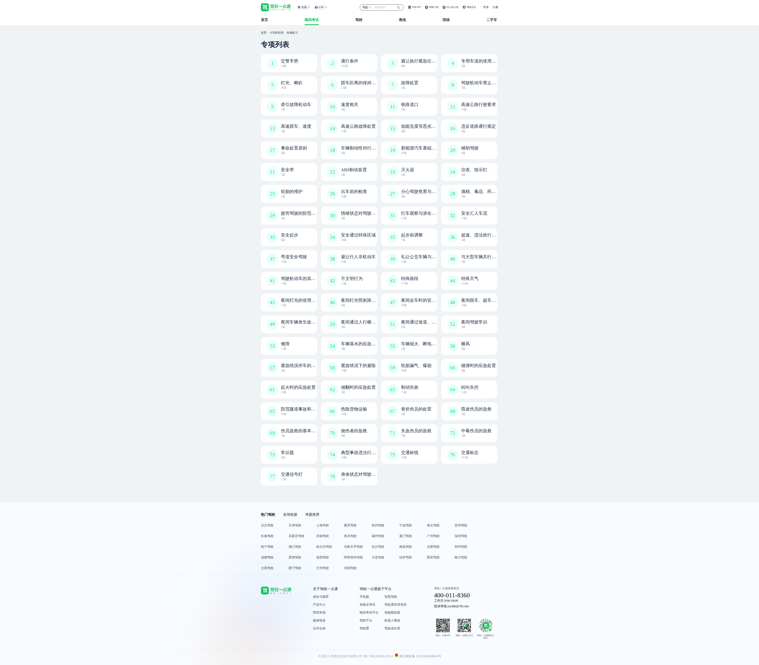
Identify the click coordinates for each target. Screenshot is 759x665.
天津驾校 (295, 525)
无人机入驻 (453, 7)
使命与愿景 (321, 596)
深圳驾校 (461, 536)
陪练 (446, 20)
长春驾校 (267, 536)
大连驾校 (378, 557)
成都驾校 (267, 557)
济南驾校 (322, 536)
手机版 (364, 596)
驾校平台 (366, 620)
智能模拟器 (392, 612)
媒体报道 (319, 620)
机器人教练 (392, 620)
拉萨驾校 (405, 557)
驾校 (359, 20)
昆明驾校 (295, 557)
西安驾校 (433, 557)
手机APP (416, 7)
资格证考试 (367, 604)
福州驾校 (378, 536)
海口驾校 (295, 546)
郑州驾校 (461, 546)
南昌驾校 (405, 546)
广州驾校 (433, 536)
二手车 (491, 20)
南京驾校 (433, 525)
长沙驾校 (378, 546)
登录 (486, 7)
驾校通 (364, 628)
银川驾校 (461, 557)
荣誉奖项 (319, 612)
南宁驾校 (267, 546)
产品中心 (319, 604)
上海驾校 (322, 525)
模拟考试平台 (369, 612)
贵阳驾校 (322, 557)
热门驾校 (268, 514)
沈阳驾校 (350, 568)
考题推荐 (312, 514)
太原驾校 (267, 568)
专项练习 (292, 32)
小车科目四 (276, 32)
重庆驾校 (350, 525)
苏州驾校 (461, 525)
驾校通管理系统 (395, 604)
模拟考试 (312, 20)
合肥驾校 (433, 546)
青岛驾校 (350, 536)
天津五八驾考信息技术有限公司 (340, 656)
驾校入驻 (434, 7)
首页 (264, 20)
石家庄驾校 (296, 536)
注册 (495, 7)
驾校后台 (471, 7)
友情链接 (290, 514)
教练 (402, 20)
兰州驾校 (322, 568)
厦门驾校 (405, 536)
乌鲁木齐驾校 (353, 546)
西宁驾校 (295, 568)
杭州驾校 (378, 525)
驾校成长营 (392, 628)
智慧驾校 (390, 596)
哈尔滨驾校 (324, 546)
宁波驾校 (405, 525)
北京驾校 (267, 525)
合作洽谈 (319, 628)
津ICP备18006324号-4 (378, 656)
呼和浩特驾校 (353, 557)
